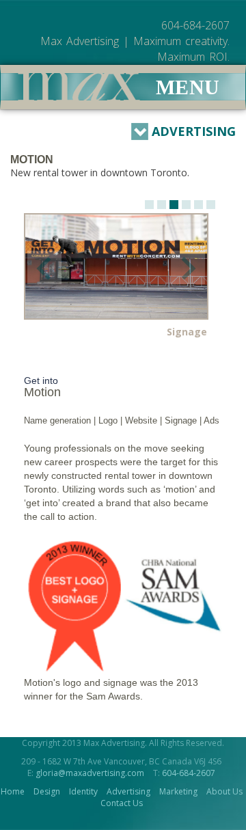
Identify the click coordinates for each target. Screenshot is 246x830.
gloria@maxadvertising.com (90, 773)
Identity (83, 791)
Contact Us (121, 803)
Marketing (178, 791)
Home (13, 791)
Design (46, 791)
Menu (188, 87)
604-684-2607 (188, 773)
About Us (224, 791)
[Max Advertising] (79, 86)
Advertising (194, 131)
